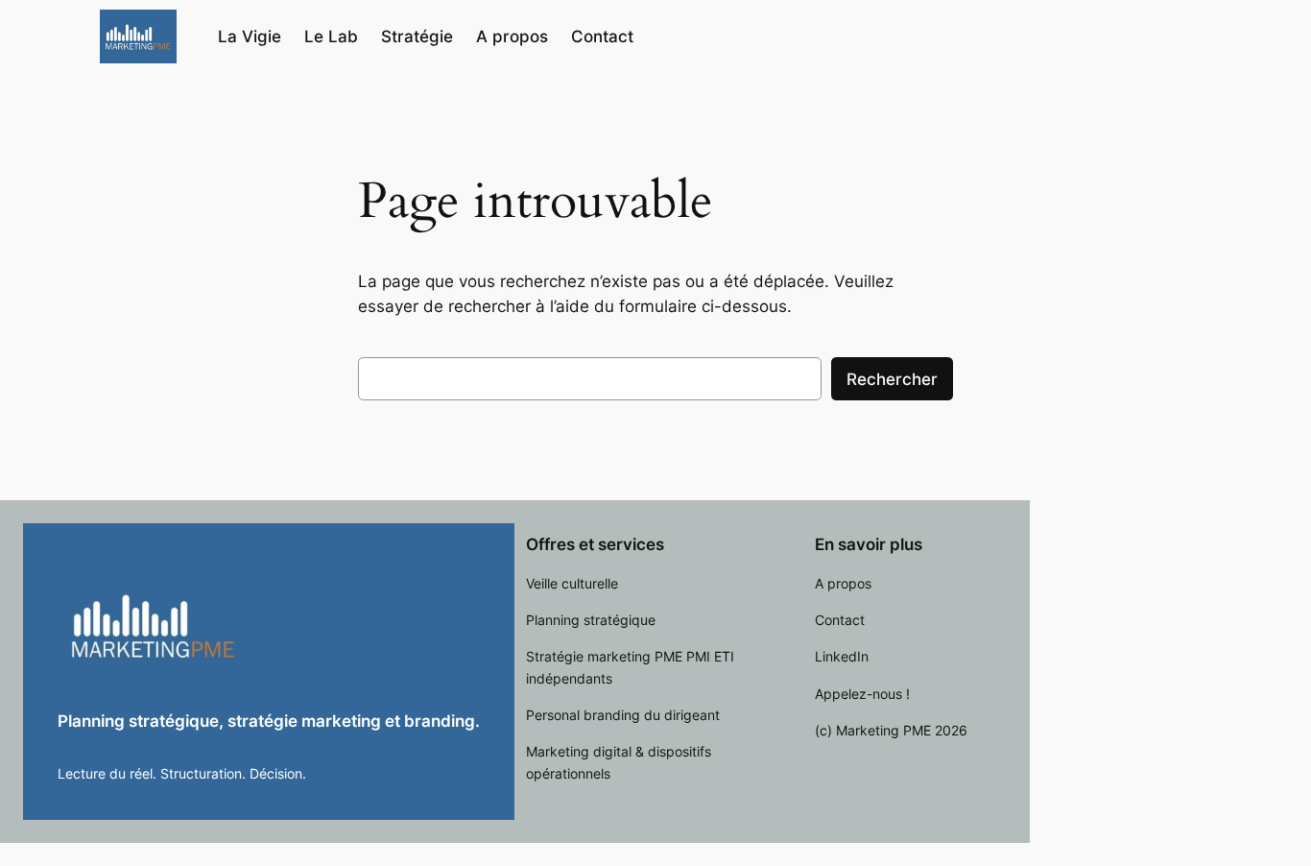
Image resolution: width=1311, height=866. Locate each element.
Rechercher (892, 379)
